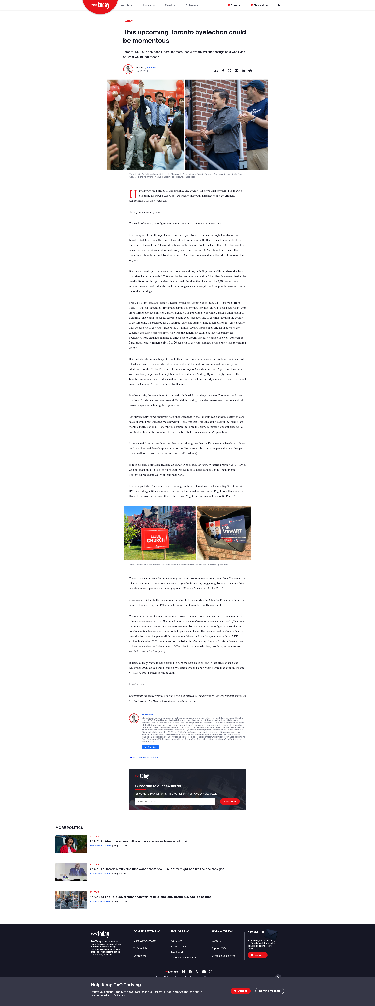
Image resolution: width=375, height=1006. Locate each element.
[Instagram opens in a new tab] (210, 971)
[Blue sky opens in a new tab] (183, 971)
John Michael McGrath (100, 846)
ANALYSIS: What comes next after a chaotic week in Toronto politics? (139, 841)
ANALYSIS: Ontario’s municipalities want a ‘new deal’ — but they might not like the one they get (157, 869)
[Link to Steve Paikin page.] (128, 69)
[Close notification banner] (278, 977)
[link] (223, 71)
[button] (100, 934)
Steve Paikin (152, 67)
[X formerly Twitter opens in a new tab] (197, 971)
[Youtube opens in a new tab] (204, 971)
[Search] (280, 5)
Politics (128, 21)
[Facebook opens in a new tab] (190, 971)
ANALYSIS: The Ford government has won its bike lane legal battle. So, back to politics (150, 897)
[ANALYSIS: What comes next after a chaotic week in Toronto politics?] (71, 844)
